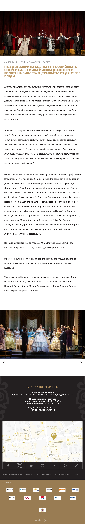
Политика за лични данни (25, 474)
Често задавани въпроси (46, 474)
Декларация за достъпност (67, 474)
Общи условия (8, 474)
